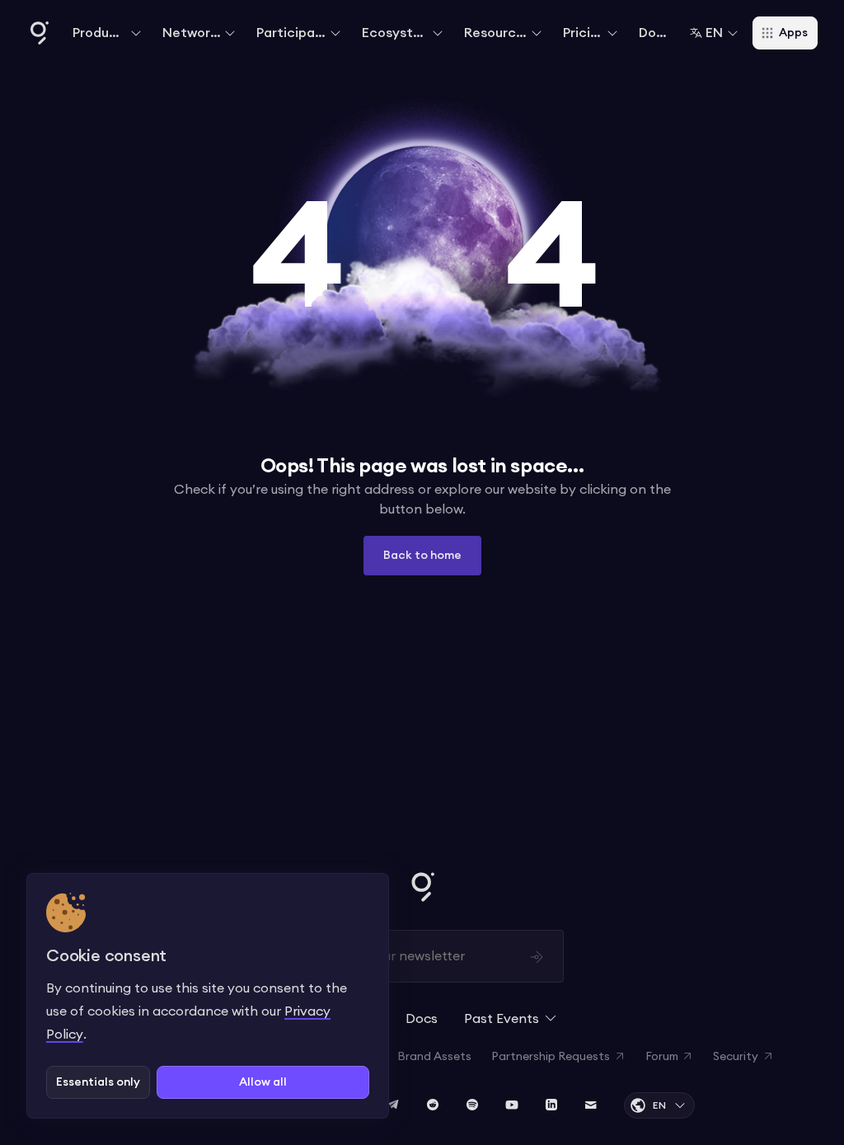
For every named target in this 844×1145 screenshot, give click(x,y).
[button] (108, 33)
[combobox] (714, 33)
